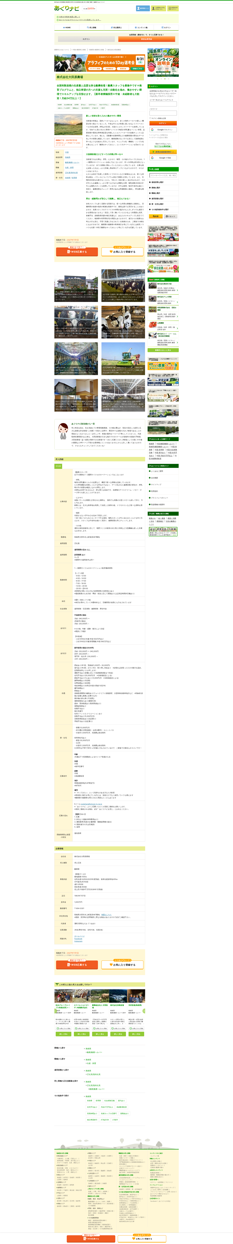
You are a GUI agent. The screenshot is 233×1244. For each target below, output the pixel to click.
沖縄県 (104, 1183)
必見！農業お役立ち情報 (158, 1163)
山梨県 (59, 1195)
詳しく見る (63, 1034)
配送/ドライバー (135, 1160)
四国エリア (92, 1168)
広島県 (109, 1163)
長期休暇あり (126, 104)
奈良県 (90, 1158)
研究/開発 (122, 1164)
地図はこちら (106, 915)
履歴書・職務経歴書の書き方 (159, 1175)
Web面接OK (130, 1219)
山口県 (90, 1165)
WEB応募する (78, 250)
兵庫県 (109, 1156)
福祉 (101, 1226)
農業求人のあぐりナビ (61, 49)
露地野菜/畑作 (92, 1211)
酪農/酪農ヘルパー (72, 162)
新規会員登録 (146, 39)
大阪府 (103, 1156)
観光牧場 (110, 1203)
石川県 (72, 1201)
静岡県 (59, 1206)
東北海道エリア (62, 1156)
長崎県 (103, 1176)
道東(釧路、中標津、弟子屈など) (67, 1160)
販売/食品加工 (124, 1160)
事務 (131, 1158)
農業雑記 (160, 521)
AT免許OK (95, 108)
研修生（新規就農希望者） (128, 1182)
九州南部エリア (93, 1181)
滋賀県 (90, 1156)
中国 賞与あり (160, 453)
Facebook (78, 939)
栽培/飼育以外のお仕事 (126, 1221)
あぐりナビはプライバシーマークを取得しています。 (80, 20)
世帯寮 (77, 104)
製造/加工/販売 (93, 1226)
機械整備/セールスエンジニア (129, 1170)
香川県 (97, 1170)
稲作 (89, 1213)
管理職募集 (132, 1205)
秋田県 (78, 1177)
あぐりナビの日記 (164, 1201)
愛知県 (65, 1206)
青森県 (59, 1177)
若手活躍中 (133, 1209)
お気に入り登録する (124, 250)
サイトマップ (156, 484)
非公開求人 (123, 1205)
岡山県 (103, 1163)
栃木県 (65, 1185)
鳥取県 (90, 1163)
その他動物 (92, 1205)
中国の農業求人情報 (79, 49)
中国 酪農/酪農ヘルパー (166, 444)
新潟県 (59, 1201)
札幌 (89, 1191)
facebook (153, 1201)
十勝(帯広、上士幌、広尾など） (67, 1158)
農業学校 (108, 1226)
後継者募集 (133, 1215)
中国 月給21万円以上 (164, 456)
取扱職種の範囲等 (158, 504)
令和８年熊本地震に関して (69, 17)
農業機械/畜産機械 (94, 1224)
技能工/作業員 (133, 1156)
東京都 (72, 1190)
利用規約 (154, 491)
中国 (67, 152)
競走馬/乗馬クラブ (99, 1203)
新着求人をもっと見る (163, 350)
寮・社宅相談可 (137, 1189)
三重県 (72, 1206)
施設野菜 (102, 1211)
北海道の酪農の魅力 (156, 1167)
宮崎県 (90, 1183)
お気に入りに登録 (65, 1028)
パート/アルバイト (138, 1177)
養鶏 (89, 1203)
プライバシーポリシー (159, 498)
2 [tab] (161, 78)
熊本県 (109, 1176)
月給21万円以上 (104, 104)
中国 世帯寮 (159, 450)
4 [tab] (168, 78)
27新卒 (103, 108)
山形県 (59, 1179)
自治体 (95, 1228)
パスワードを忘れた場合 (159, 137)
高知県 (109, 1170)
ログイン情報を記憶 (159, 118)
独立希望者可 (86, 108)
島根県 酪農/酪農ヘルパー (159, 447)
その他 (136, 1184)
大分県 (90, 1178)
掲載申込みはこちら (156, 1187)
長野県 (65, 1195)
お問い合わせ (171, 1191)
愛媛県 (103, 1170)
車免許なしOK (132, 1217)
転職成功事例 (154, 1173)
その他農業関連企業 (105, 1228)
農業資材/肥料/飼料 (99, 1220)
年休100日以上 (136, 1198)
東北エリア (61, 1175)
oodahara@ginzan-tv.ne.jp (91, 804)
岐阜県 (78, 1206)
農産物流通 (106, 1224)
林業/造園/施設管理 (94, 1222)
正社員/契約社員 (71, 173)
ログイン (86, 39)
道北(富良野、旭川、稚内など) (67, 1170)
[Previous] (54, 1011)
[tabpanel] (163, 63)
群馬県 (72, 1185)
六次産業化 (133, 1203)
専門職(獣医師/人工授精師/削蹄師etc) (131, 1162)
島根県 (67, 157)
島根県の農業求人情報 (96, 49)
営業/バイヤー (124, 1158)
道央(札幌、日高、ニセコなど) (67, 1168)
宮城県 (72, 1177)
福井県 (78, 1201)
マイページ (169, 1182)
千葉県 (65, 1190)
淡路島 (105, 1191)
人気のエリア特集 (100, 1193)
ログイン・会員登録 (156, 1182)
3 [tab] (165, 78)
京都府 (97, 1156)
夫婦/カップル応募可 (64, 108)
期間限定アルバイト (125, 1184)
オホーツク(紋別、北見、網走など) (68, 1162)
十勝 (94, 1191)
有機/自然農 (123, 1207)
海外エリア (92, 1186)
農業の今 (152, 518)
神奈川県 (79, 1190)
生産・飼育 (69, 167)
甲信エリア (61, 1193)
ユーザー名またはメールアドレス (161, 100)
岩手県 (65, 1177)
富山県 (65, 1201)
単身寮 (60, 104)
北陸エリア (61, 1198)
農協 (89, 1228)
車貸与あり (133, 1194)
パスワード (153, 109)
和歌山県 (97, 1158)
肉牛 (103, 1201)
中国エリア (92, 1160)
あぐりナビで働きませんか (159, 1194)
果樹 (94, 1213)
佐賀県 (97, 1176)
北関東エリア (61, 1182)
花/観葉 (100, 1213)
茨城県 (59, 1185)
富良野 (90, 1193)
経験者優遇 (132, 1207)
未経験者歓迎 (115, 104)
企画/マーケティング (126, 1168)
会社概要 (154, 478)
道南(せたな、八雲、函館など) (67, 1172)
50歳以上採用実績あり (126, 1213)
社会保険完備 (68, 104)
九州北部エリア (93, 1173)
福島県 (65, 1179)
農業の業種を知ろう (156, 1177)
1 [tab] (157, 78)
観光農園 (91, 1215)
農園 (106, 1213)
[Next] (144, 1011)
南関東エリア (61, 1187)
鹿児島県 (97, 1183)
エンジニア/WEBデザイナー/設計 (130, 1166)
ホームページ (79, 936)
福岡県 (90, 1176)
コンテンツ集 (154, 1156)
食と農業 (161, 518)
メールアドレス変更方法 (159, 135)
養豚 (108, 1201)
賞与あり (83, 104)
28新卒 (121, 1219)
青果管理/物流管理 (133, 1172)
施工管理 (122, 1172)
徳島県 (90, 1170)
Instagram (78, 941)
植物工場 (110, 1211)
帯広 (99, 1191)
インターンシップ (125, 1180)
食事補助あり (123, 1203)
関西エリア (92, 1153)
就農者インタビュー (156, 1165)
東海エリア (61, 1203)
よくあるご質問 (157, 471)
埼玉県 (59, 1190)
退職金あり (76, 108)
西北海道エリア (62, 1165)
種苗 (89, 1220)
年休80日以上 (123, 1201)
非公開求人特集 (155, 1161)
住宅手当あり (93, 104)
